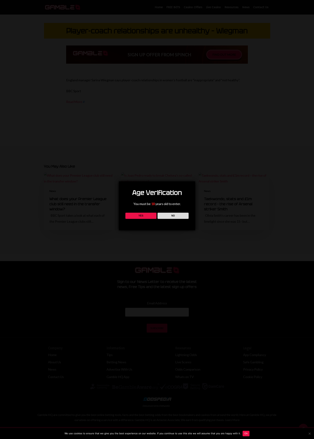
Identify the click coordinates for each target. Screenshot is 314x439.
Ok (246, 433)
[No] (309, 433)
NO (173, 215)
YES (140, 215)
